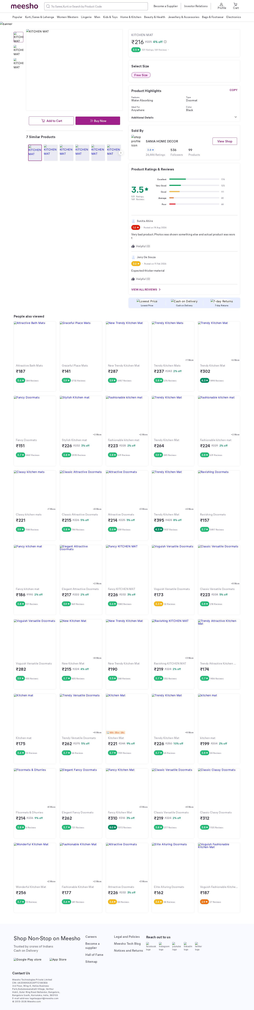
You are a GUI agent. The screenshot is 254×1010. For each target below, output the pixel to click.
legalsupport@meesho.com (44, 998)
